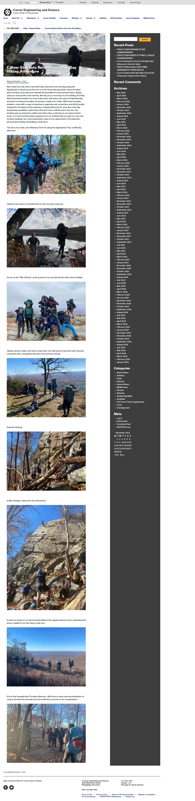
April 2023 (121, 189)
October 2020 (123, 271)
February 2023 (123, 195)
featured (120, 381)
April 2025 (121, 125)
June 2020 (121, 283)
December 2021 (124, 233)
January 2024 (123, 166)
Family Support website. (32, 781)
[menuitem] (69, 3)
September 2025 (124, 113)
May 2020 (121, 286)
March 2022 (122, 224)
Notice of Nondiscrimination (123, 794)
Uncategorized (123, 408)
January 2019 (123, 330)
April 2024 (121, 157)
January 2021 (123, 262)
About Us (15, 18)
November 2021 (124, 236)
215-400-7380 (126, 781)
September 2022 (124, 210)
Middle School (149, 18)
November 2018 (124, 336)
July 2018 (121, 347)
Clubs (25, 28)
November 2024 (124, 139)
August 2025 (122, 116)
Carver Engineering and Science (36, 10)
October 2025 (123, 110)
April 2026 (121, 96)
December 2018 (124, 333)
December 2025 (124, 107)
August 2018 (122, 344)
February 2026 (123, 101)
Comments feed (124, 424)
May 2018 (121, 350)
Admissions (31, 18)
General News (34, 28)
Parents (89, 18)
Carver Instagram (133, 18)
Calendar (121, 2)
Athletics (103, 18)
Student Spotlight (124, 396)
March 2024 (122, 160)
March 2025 (122, 128)
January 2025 (123, 134)
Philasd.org (129, 797)
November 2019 (124, 303)
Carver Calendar (49, 18)
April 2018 (121, 353)
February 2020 (123, 295)
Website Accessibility (146, 794)
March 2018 (122, 356)
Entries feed (122, 421)
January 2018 (123, 362)
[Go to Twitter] (11, 787)
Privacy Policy (101, 794)
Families (83, 2)
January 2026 (123, 104)
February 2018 (123, 359)
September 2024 (124, 145)
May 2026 (121, 93)
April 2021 (121, 254)
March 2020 (122, 292)
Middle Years (122, 387)
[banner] (82, 19)
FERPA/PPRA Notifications (110, 797)
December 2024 (124, 137)
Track (119, 405)
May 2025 (121, 122)
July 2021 (121, 245)
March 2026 (122, 98)
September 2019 (124, 309)
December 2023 (124, 169)
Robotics (120, 393)
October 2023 (123, 175)
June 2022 (121, 216)
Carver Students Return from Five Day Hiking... (63, 28)
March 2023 (122, 192)
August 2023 (122, 180)
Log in (119, 418)
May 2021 (121, 251)
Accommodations (89, 797)
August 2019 (122, 312)
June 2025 (121, 119)
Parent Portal (135, 2)
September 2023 (124, 178)
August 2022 (122, 213)
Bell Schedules (116, 18)
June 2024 (121, 151)
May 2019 (121, 318)
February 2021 (123, 260)
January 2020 (123, 298)
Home (5, 18)
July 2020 (121, 280)
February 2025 (123, 131)
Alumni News (122, 372)
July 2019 (121, 315)
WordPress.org (123, 427)
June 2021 (121, 248)
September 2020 (124, 274)
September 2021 (124, 242)
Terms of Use (87, 794)
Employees (108, 2)
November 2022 (124, 204)
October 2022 (123, 207)
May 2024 (121, 154)
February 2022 (123, 227)
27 (130, 448)
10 (123, 442)
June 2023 (121, 183)
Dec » (122, 455)
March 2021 (122, 257)
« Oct (116, 455)
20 (130, 445)
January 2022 (123, 230)
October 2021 (123, 239)
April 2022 (121, 221)
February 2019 (123, 327)
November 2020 (124, 268)
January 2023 (123, 198)
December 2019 (124, 301)
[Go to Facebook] (5, 787)
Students (95, 2)
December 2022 (124, 201)
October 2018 (123, 339)
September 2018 (124, 342)
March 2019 (122, 324)
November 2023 (124, 172)
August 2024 (122, 148)
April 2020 (121, 289)
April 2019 (121, 321)
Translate (59, 2)
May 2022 (121, 219)
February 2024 (123, 163)
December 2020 (124, 265)
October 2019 (123, 306)
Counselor (64, 18)
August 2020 (122, 277)
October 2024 (123, 142)
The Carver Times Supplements (130, 402)
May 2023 (121, 186)
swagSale (121, 399)
